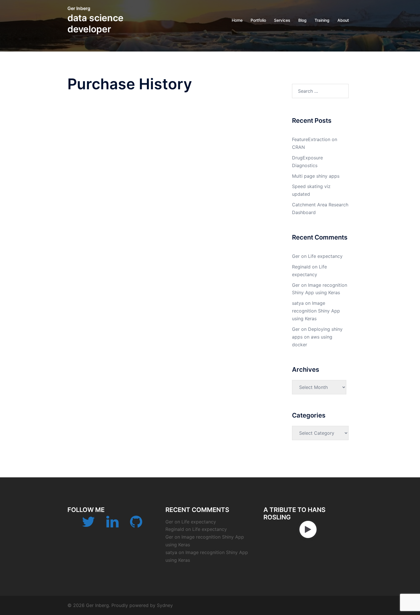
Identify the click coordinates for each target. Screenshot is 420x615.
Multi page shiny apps (315, 176)
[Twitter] (88, 525)
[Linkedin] (112, 525)
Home (237, 20)
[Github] (136, 525)
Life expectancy (325, 256)
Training (322, 20)
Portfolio (258, 20)
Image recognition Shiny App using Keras (316, 310)
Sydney (165, 605)
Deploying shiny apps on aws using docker (317, 336)
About (343, 20)
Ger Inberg (78, 8)
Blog (302, 20)
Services (282, 20)
